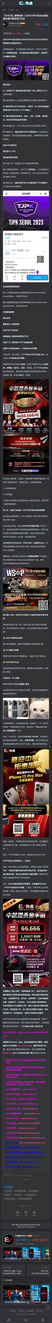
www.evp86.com (18, 33)
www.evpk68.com (29, 1118)
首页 (4, 10)
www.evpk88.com (32, 1113)
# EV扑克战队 (33, 1191)
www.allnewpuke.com (35, 1157)
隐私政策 (30, 1311)
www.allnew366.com (32, 1152)
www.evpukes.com (26, 1128)
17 (18, 1240)
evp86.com (8, 1053)
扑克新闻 (11, 10)
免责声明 (22, 1311)
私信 (46, 24)
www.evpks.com (29, 1089)
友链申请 (13, 1311)
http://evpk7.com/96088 (27, 1032)
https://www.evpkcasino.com (32, 1137)
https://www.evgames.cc (30, 1132)
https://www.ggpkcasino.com (32, 1142)
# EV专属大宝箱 (20, 1191)
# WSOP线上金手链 (25, 1199)
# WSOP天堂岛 (10, 1199)
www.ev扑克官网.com (27, 1098)
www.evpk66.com (30, 1108)
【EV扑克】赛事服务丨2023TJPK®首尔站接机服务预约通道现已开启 (25, 17)
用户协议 (39, 1311)
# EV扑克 (8, 1191)
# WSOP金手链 (30, 1195)
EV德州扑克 (13, 23)
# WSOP (8, 1195)
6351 (24, 1240)
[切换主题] (48, 1307)
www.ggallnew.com (31, 1166)
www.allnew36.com (32, 1147)
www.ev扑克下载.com (27, 1103)
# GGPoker (18, 1195)
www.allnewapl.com (28, 1162)
